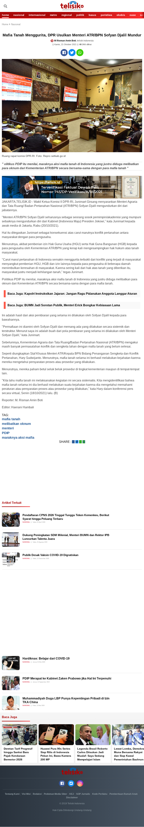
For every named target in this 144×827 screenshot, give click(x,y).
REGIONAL (67, 14)
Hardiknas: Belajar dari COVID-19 (46, 658)
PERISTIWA (106, 14)
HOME (5, 14)
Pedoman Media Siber (55, 794)
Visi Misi (26, 794)
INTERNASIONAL (37, 14)
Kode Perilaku (99, 794)
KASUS (92, 14)
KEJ (71, 794)
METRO (53, 14)
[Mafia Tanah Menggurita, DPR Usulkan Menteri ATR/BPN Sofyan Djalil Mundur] (64, 52)
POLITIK (80, 14)
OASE (133, 14)
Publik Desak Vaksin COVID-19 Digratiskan (50, 555)
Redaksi (37, 794)
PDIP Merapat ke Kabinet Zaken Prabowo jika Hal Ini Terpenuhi (66, 678)
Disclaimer (72, 797)
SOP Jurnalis (83, 794)
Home (5, 24)
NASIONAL (18, 14)
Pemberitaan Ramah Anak (124, 794)
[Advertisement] (72, 476)
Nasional (15, 24)
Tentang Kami (12, 794)
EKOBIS (121, 14)
